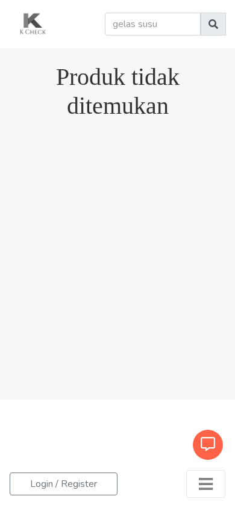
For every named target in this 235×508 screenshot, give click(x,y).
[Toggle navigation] (205, 484)
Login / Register (63, 484)
